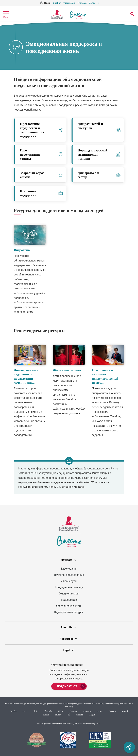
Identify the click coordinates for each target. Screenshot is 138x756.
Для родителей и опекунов (90, 126)
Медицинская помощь (69, 587)
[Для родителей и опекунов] (98, 130)
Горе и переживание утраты (30, 154)
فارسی (92, 714)
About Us (66, 627)
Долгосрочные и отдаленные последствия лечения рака (26, 376)
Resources (67, 638)
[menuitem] (69, 685)
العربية (25, 711)
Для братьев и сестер (88, 175)
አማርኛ (100, 711)
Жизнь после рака (67, 370)
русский (79, 714)
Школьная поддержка (28, 193)
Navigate (66, 559)
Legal (66, 650)
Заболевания (69, 568)
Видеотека (22, 250)
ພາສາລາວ (87, 711)
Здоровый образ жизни (32, 175)
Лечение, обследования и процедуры (69, 578)
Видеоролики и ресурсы (69, 612)
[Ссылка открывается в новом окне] (36, 740)
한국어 (60, 711)
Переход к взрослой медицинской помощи (92, 154)
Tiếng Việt (48, 711)
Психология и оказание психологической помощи (105, 376)
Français (82, 3)
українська (69, 3)
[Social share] (129, 747)
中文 (35, 711)
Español (13, 711)
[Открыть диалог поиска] (132, 14)
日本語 (46, 714)
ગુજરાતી (125, 711)
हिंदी (69, 714)
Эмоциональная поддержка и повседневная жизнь (69, 599)
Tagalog (58, 714)
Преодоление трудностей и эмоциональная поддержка (32, 130)
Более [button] (92, 3)
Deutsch (112, 711)
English (57, 3)
